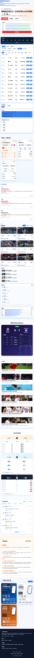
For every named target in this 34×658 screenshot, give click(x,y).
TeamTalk (3, 648)
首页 (0, 5)
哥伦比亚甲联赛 (15, 644)
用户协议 (15, 653)
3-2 (11, 147)
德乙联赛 (11, 644)
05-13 (9, 50)
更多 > (30, 334)
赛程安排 (12, 46)
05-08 (9, 48)
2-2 (3, 147)
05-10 (19, 48)
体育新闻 (10, 640)
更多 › (31, 361)
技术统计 (17, 18)
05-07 (4, 48)
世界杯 (6, 644)
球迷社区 (9, 5)
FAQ (7, 640)
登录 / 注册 (17, 42)
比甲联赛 (18, 644)
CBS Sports (10, 648)
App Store (21, 592)
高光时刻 (31, 57)
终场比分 (3, 46)
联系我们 (21, 653)
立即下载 (31, 581)
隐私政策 (12, 653)
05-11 (25, 48)
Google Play (4, 593)
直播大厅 (14, 5)
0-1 (14, 147)
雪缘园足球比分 (5, 1)
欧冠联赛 (8, 644)
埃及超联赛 (3, 644)
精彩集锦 (11, 18)
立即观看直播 (4, 18)
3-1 (8, 147)
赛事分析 (31, 65)
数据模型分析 (3, 5)
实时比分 (8, 46)
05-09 (14, 48)
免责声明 (18, 653)
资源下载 (6, 5)
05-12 (4, 50)
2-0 (6, 147)
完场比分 (12, 5)
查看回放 (28, 57)
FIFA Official (6, 648)
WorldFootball (15, 648)
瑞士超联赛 (21, 644)
